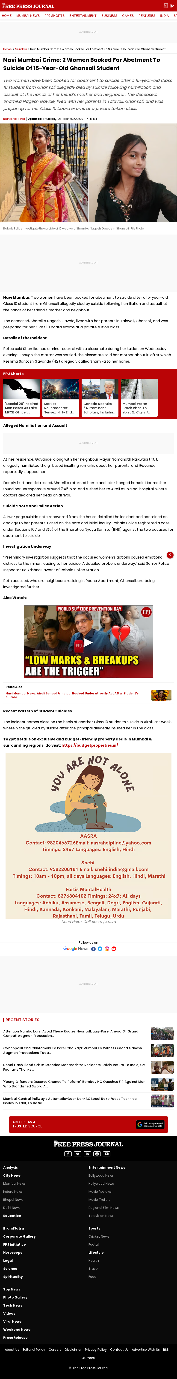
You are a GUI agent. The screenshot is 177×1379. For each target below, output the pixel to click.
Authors (88, 1358)
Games (128, 15)
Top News (11, 1289)
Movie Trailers (99, 1199)
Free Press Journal (28, 5)
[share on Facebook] (68, 1153)
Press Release (15, 1337)
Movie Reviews (100, 1191)
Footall (93, 1244)
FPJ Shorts (54, 15)
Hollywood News (101, 1183)
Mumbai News (28, 15)
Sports (94, 1228)
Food (92, 1276)
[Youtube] (114, 948)
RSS (166, 1349)
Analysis (10, 1167)
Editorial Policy (34, 1349)
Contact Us (119, 1349)
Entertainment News (106, 1167)
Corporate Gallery (19, 1236)
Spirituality (13, 1276)
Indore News (13, 1191)
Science (10, 1268)
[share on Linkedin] (87, 1153)
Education (12, 1215)
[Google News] (75, 948)
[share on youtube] (106, 1153)
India (164, 15)
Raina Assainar (14, 119)
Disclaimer (73, 1349)
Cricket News (98, 1236)
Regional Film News (103, 1207)
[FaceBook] (93, 948)
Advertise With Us (146, 1349)
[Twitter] (100, 948)
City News (12, 1175)
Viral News (12, 1321)
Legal (8, 1260)
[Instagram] (107, 948)
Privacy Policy (96, 1349)
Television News (101, 1215)
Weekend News (16, 1329)
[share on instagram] (97, 1153)
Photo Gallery (15, 1297)
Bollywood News (101, 1175)
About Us (12, 1349)
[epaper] (165, 6)
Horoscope (13, 1252)
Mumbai (21, 49)
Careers (55, 1349)
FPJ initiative (14, 1244)
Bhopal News (13, 1199)
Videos (9, 1313)
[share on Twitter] (77, 1153)
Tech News (12, 1305)
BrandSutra (13, 1228)
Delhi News (11, 1207)
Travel (93, 1268)
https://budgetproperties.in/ (90, 745)
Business (109, 15)
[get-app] (172, 6)
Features (147, 15)
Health (93, 1260)
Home (7, 15)
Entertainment (83, 15)
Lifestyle (96, 1252)
